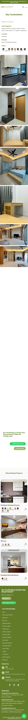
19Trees (3, 541)
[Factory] (3, 677)
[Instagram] (14, 685)
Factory (7, 677)
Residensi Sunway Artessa (10, 505)
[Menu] (23, 7)
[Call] (3, 667)
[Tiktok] (18, 685)
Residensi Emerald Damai (9, 575)
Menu (26, 7)
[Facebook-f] (10, 685)
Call (6, 667)
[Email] (3, 672)
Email (7, 672)
